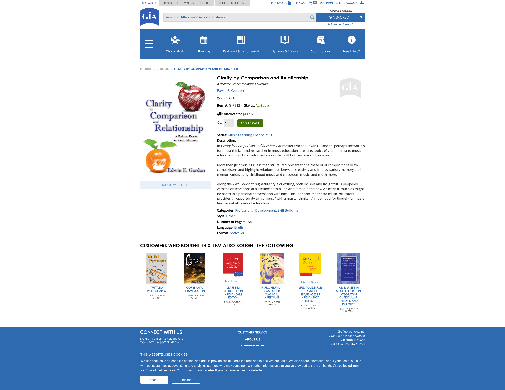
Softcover (237, 233)
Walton (189, 3)
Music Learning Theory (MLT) (251, 135)
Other (230, 216)
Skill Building (288, 210)
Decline (186, 379)
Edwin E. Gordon (230, 90)
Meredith (205, 3)
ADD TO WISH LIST (175, 185)
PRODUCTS (147, 69)
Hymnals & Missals (285, 51)
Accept (154, 379)
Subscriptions (320, 51)
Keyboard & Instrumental (241, 51)
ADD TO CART (250, 123)
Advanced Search (341, 24)
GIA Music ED (170, 3)
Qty (220, 122)
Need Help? (351, 51)
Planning (203, 51)
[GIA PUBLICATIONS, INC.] (149, 16)
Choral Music (175, 51)
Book (164, 69)
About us (252, 339)
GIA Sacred (149, 3)
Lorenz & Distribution (231, 3)
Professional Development (255, 210)
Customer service (252, 332)
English (240, 227)
